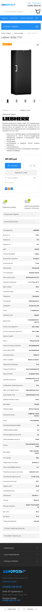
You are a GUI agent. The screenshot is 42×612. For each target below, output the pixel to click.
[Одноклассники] (9, 189)
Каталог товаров (11, 26)
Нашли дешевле (12, 178)
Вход (29, 3)
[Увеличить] (21, 72)
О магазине (14, 18)
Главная (4, 18)
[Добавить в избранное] (38, 45)
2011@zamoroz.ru (15, 591)
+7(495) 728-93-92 (34, 6)
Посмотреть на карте (9, 581)
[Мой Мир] (12, 189)
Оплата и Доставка (26, 18)
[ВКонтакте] (6, 189)
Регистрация (36, 3)
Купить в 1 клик (21, 173)
